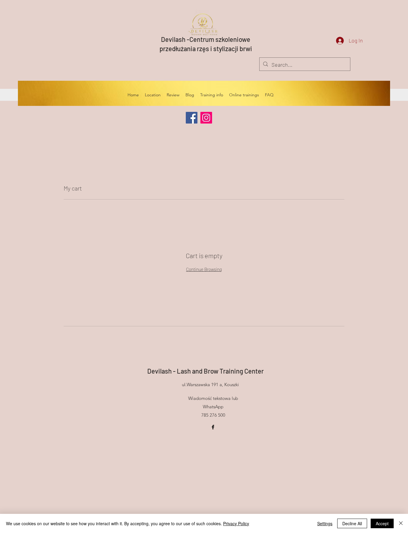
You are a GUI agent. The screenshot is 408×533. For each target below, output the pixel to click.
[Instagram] (206, 118)
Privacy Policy (236, 523)
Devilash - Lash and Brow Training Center (205, 371)
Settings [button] (324, 523)
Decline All (352, 523)
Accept (382, 523)
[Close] (400, 523)
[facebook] (213, 427)
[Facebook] (191, 118)
